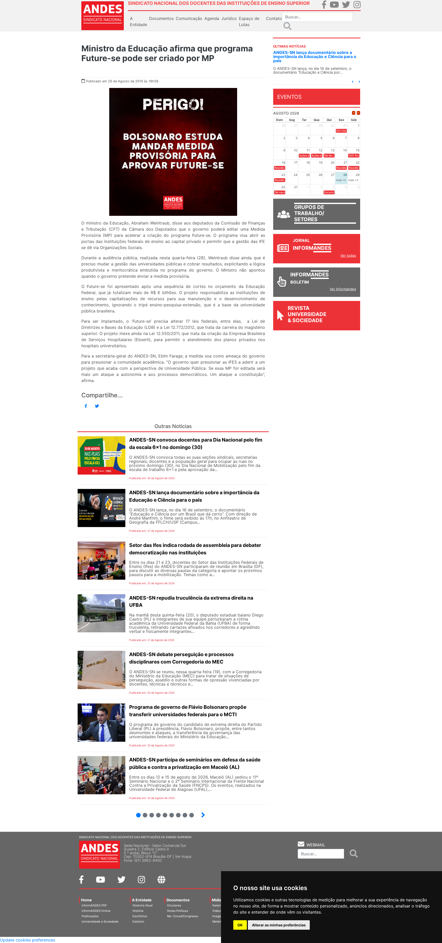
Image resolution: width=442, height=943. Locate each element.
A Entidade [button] (138, 21)
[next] (358, 113)
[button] (352, 82)
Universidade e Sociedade (100, 921)
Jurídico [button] (229, 18)
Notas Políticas (177, 911)
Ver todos (348, 255)
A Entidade (142, 900)
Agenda (211, 18)
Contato (274, 18)
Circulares (174, 905)
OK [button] (240, 925)
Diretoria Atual (142, 905)
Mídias (218, 900)
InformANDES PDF (94, 905)
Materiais (218, 921)
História (137, 911)
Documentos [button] (161, 18)
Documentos (178, 900)
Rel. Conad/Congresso (182, 916)
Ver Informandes (343, 289)
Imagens (218, 916)
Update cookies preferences (27, 939)
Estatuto (138, 921)
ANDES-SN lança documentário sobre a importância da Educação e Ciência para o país (314, 56)
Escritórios (139, 916)
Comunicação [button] (189, 18)
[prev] (353, 113)
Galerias (218, 905)
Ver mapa (183, 856)
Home (86, 900)
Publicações (90, 916)
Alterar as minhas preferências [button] (279, 925)
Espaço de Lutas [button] (249, 21)
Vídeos (217, 911)
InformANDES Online (96, 911)
